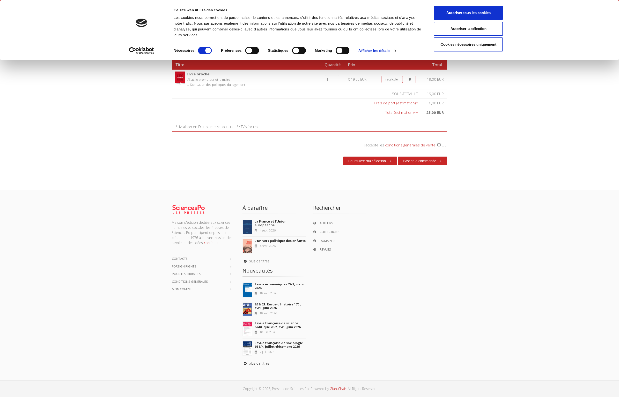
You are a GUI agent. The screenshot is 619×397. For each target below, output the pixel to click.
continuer (211, 242)
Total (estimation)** (401, 112)
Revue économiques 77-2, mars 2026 (279, 286)
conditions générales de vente (410, 145)
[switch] (252, 50)
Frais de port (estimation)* (396, 103)
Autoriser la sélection (468, 29)
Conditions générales (190, 281)
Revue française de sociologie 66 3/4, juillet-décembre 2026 (279, 345)
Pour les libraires (186, 274)
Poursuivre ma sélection (367, 161)
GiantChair (338, 388)
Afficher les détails (374, 51)
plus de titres (258, 261)
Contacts (180, 258)
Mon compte (182, 289)
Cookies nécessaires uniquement (468, 44)
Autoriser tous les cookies (468, 13)
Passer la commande (419, 161)
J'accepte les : (405, 145)
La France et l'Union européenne (271, 223)
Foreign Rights (184, 266)
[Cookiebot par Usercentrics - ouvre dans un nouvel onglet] (141, 50)
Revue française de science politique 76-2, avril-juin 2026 (278, 325)
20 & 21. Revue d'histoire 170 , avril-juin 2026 (278, 306)
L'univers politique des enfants (280, 240)
